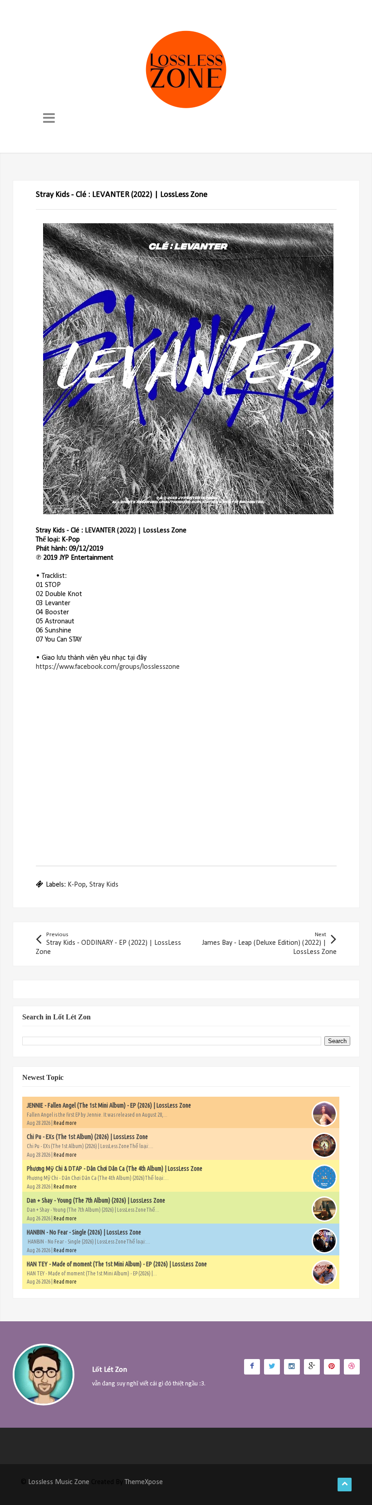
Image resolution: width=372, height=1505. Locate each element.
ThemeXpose (144, 1482)
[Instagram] (292, 1367)
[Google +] (312, 1367)
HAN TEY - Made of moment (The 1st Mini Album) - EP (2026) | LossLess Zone (117, 1264)
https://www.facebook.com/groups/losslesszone (108, 667)
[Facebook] (252, 1367)
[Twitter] (272, 1367)
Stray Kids (103, 884)
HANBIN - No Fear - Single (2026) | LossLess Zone (84, 1232)
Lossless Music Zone (58, 1482)
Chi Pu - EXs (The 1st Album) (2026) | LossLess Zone (87, 1136)
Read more (65, 1123)
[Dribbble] (352, 1367)
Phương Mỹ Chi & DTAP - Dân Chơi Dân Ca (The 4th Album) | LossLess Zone (114, 1168)
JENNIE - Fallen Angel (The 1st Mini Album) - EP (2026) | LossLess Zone (109, 1105)
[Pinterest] (332, 1367)
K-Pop (77, 884)
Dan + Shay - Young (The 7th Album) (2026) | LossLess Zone (96, 1200)
